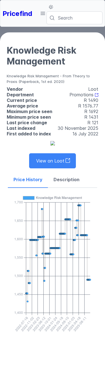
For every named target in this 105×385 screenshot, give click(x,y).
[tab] (28, 180)
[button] (42, 13)
